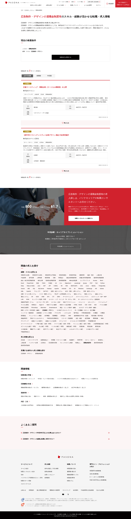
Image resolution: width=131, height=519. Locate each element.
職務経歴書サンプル (72, 474)
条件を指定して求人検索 (51, 468)
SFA (48, 296)
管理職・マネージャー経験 (58, 340)
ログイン (98, 5)
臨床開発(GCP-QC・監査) (81, 315)
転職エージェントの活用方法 (90, 378)
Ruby (22, 286)
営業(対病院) (62, 275)
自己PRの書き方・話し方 (78, 387)
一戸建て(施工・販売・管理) (43, 323)
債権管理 (81, 275)
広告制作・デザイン (26, 353)
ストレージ (82, 302)
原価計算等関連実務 (85, 277)
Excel (22, 283)
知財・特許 (90, 275)
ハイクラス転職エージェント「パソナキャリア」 (28, 2)
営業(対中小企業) (37, 275)
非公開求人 (103, 209)
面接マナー (37, 396)
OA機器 (95, 313)
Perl (96, 283)
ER (32, 296)
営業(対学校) (72, 275)
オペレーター (63, 321)
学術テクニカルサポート (37, 318)
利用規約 (31, 490)
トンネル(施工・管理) (57, 326)
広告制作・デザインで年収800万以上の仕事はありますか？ (41, 433)
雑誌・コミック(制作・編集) (68, 307)
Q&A (22, 474)
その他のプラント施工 (92, 329)
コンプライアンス (85, 280)
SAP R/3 (45, 291)
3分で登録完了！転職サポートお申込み (123, 3)
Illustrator (43, 307)
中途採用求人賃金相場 (87, 490)
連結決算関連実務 (71, 277)
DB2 (29, 288)
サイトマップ (66, 490)
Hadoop (49, 288)
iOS (70, 288)
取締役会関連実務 (51, 280)
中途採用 (23, 277)
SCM (37, 296)
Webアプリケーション (69, 302)
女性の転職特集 (94, 474)
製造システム (88, 294)
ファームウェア (102, 302)
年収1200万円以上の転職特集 (98, 480)
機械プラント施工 (35, 329)
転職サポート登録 (26, 480)
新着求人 (100, 340)
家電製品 (23, 315)
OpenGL (28, 291)
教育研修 (47, 277)
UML (22, 291)
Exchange (89, 288)
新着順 (39, 76)
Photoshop (34, 307)
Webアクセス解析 (52, 304)
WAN (27, 299)
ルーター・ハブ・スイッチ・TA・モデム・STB (62, 299)
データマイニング (68, 296)
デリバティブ (25, 321)
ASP (44, 286)
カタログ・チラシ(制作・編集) (87, 307)
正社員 (23, 340)
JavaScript (77, 283)
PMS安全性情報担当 (53, 318)
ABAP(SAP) (74, 286)
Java (38, 286)
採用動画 (47, 477)
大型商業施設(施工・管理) (100, 323)
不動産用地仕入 (25, 332)
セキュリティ (91, 302)
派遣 (72, 1)
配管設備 (97, 326)
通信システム (25, 296)
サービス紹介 (25, 468)
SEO (95, 304)
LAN (22, 299)
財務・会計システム (56, 291)
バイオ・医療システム (45, 294)
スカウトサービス (26, 484)
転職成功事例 (71, 477)
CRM (43, 296)
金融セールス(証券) (50, 321)
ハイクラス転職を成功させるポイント (68, 378)
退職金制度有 (39, 353)
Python (102, 283)
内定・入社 (24, 401)
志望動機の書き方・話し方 (60, 387)
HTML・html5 (78, 304)
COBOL (56, 286)
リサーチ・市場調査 (67, 318)
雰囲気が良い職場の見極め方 (64, 405)
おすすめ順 (27, 76)
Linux (87, 286)
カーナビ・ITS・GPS (42, 302)
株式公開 (40, 280)
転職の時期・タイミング (28, 378)
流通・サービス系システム (28, 294)
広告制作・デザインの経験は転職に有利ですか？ (38, 439)
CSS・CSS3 (88, 304)
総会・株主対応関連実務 (28, 280)
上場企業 (23, 342)
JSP (49, 286)
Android (64, 288)
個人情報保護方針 (42, 490)
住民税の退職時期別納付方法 (45, 405)
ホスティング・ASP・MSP (99, 296)
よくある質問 (88, 5)
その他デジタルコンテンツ (64, 310)
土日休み (43, 342)
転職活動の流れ (71, 468)
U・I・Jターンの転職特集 (97, 477)
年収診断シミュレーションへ (65, 246)
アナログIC (58, 313)
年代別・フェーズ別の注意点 (46, 378)
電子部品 (76, 313)
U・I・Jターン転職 (63, 1)
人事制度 (39, 277)
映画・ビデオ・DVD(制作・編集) (30, 310)
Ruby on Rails (30, 286)
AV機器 (103, 313)
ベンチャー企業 (33, 342)
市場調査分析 (92, 321)
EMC (69, 315)
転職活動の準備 (26, 375)
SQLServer (41, 288)
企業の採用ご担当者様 (93, 1)
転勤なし (78, 342)
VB (61, 286)
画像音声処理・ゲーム (27, 302)
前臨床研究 (24, 318)
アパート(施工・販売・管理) (62, 323)
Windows (81, 288)
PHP (91, 283)
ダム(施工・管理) (43, 326)
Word (101, 280)
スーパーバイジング (26, 323)
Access (95, 280)
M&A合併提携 (73, 280)
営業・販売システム (89, 291)
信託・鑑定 (79, 318)
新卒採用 (31, 277)
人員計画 (99, 275)
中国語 (50, 283)
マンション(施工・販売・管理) (82, 323)
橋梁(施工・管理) (71, 326)
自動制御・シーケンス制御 (44, 313)
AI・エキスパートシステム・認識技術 (89, 299)
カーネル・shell (55, 302)
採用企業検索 (48, 471)
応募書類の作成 (26, 384)
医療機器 (55, 315)
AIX (96, 288)
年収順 (49, 76)
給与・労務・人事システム (72, 291)
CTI (53, 296)
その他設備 (24, 329)
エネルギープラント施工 (76, 329)
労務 (54, 277)
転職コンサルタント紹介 (28, 471)
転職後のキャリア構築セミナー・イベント (87, 405)
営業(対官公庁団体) (50, 275)
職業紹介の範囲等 (55, 490)
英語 (37, 283)
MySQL (94, 286)
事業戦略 (95, 318)
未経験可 (71, 340)
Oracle (23, 288)
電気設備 (89, 326)
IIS (74, 288)
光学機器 (47, 315)
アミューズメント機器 (35, 315)
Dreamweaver (53, 307)
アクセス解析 (103, 304)
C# (56, 283)
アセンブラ (37, 291)
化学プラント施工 (48, 329)
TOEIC (43, 283)
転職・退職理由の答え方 (50, 396)
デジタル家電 (25, 304)
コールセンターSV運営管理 (77, 321)
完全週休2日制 (53, 342)
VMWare (33, 304)
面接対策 (24, 393)
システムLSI (67, 313)
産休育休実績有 (25, 345)
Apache (56, 288)
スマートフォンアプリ (82, 296)
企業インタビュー (50, 474)
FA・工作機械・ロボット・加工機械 (85, 310)
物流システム (78, 294)
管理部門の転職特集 (95, 470)
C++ (61, 283)
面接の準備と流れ (26, 396)
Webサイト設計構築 (65, 304)
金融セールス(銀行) (37, 321)
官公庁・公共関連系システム (63, 294)
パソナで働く (80, 1)
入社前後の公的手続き (27, 405)
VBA (66, 286)
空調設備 (81, 326)
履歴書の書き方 (46, 387)
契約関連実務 (62, 280)
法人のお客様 (100, 490)
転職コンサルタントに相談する (84, 218)
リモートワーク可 (33, 340)
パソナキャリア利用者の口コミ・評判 (31, 477)
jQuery (85, 283)
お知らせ (23, 490)
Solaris (102, 288)
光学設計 (63, 315)
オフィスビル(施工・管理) (28, 326)
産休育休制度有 (98, 342)
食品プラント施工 (61, 329)
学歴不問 (79, 340)
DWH (58, 296)
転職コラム (70, 480)
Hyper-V (41, 304)
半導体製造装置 (86, 313)
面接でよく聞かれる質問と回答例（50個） (72, 396)
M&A (102, 318)
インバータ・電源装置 (27, 313)
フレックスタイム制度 (66, 342)
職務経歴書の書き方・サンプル (30, 387)
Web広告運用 (24, 307)
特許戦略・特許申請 (97, 315)
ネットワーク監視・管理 (39, 299)
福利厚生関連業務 (99, 277)
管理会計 (60, 277)
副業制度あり (44, 340)
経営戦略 (87, 318)
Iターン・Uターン (90, 340)
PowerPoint (30, 283)
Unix (81, 286)
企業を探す (49, 5)
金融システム (99, 294)
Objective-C (68, 283)
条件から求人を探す (36, 5)
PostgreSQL (102, 286)
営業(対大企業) (25, 275)
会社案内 (75, 490)
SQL (34, 288)
